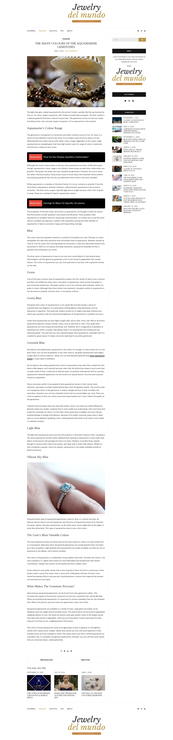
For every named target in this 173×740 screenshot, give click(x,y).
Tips (62, 31)
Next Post (85, 660)
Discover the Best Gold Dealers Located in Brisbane (133, 210)
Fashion (42, 31)
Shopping (31, 31)
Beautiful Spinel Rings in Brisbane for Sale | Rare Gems (134, 141)
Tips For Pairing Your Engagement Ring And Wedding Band (133, 179)
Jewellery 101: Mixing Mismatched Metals (132, 150)
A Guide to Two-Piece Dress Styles (132, 170)
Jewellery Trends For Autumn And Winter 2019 (65, 695)
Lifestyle (53, 31)
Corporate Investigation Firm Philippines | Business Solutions (134, 131)
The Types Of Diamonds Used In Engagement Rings (38, 695)
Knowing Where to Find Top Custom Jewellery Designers (133, 160)
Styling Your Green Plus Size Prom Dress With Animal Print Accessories (134, 200)
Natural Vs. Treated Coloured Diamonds (91, 694)
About (69, 31)
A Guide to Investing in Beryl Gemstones (133, 121)
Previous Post (46, 660)
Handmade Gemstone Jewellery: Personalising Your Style (134, 190)
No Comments (71, 51)
